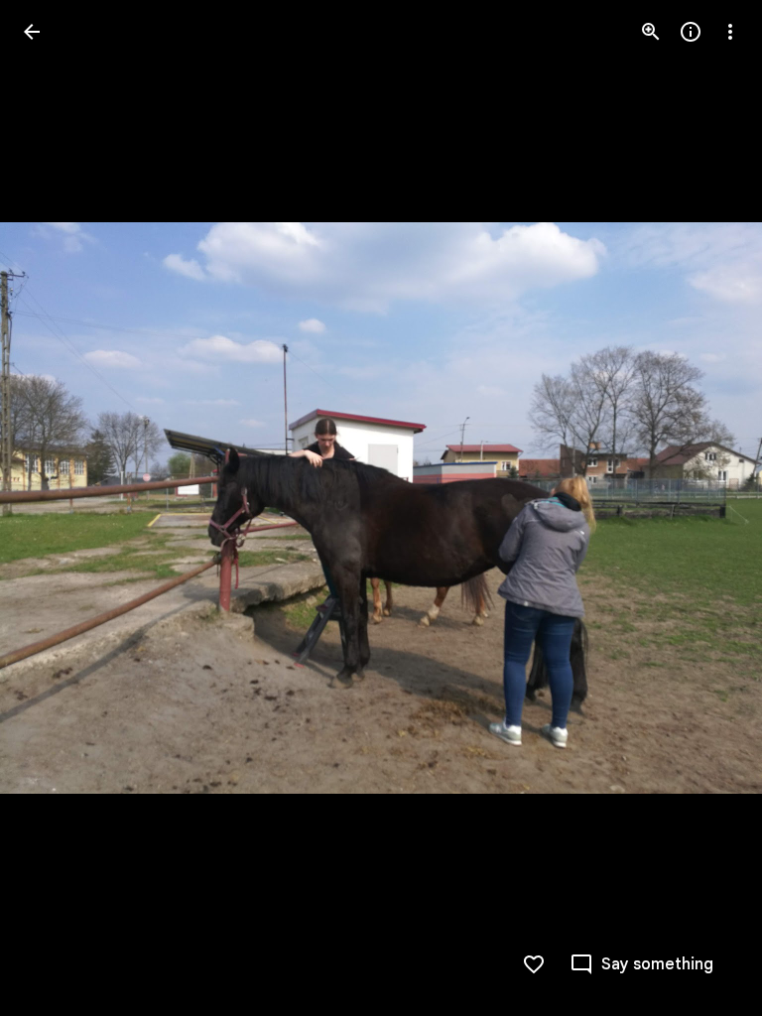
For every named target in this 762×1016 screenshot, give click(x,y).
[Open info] (690, 32)
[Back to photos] (32, 32)
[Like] (534, 964)
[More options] (730, 32)
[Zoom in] (651, 32)
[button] (55, 508)
